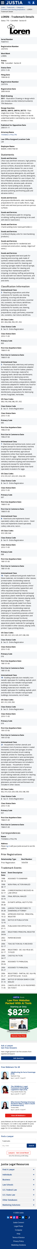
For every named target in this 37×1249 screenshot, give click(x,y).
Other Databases (9, 1200)
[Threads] (20, 1217)
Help (18, 1234)
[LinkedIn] (8, 1217)
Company (18, 1230)
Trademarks (11, 7)
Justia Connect (18, 1222)
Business (6, 1179)
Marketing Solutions (11, 1205)
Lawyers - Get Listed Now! (18, 1153)
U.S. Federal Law (9, 1190)
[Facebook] (14, 1217)
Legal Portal (18, 1226)
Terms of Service (18, 1237)
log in (8, 846)
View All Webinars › (18, 1115)
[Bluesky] (23, 1217)
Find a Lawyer (7, 1136)
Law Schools (7, 1184)
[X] (26, 1217)
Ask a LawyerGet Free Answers (9, 1046)
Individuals (7, 1174)
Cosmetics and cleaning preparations (13, 9)
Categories (20, 7)
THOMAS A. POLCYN (9, 135)
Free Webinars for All (10, 1067)
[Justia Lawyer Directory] (29, 1217)
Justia (3, 7)
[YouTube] (11, 1217)
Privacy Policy (18, 1241)
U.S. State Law (8, 1195)
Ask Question (18, 1058)
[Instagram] (17, 1217)
